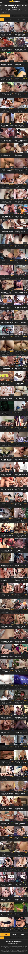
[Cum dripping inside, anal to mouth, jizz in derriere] (21, 862)
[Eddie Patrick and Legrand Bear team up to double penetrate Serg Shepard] (7, 831)
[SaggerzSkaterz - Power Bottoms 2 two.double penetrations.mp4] (7, 588)
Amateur (3, 50)
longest (23, 15)
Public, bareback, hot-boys (20, 337)
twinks (9, 9)
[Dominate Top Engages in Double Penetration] (7, 239)
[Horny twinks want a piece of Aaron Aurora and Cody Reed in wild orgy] (21, 695)
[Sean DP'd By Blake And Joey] (21, 755)
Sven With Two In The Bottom (7, 94)
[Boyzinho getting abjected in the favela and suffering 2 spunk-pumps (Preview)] (7, 421)
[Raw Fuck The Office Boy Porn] (21, 163)
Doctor (22, 748)
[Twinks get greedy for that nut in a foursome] (21, 285)
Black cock (23, 187)
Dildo (17, 885)
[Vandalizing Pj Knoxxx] (21, 892)
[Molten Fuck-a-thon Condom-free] (21, 482)
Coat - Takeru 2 (18, 550)
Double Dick (3, 337)
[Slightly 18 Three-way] (21, 801)
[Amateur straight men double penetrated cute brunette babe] (7, 922)
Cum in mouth (9, 141)
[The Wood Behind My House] (21, 664)
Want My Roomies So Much (20, 854)
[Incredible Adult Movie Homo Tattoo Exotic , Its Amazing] (7, 755)
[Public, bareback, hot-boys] (21, 330)
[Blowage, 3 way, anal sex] (7, 103)
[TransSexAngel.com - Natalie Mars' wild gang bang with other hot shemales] (7, 558)
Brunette (22, 65)
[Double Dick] (7, 330)
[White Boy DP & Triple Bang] (21, 239)
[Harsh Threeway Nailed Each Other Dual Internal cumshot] (7, 345)
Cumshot (7, 779)
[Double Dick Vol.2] (21, 87)
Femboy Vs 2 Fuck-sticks (20, 261)
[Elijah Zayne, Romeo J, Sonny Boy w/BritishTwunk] (7, 725)
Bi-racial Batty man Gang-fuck (7, 322)
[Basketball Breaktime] (21, 209)
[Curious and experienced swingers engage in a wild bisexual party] (7, 710)
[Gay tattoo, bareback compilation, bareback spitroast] (21, 831)
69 (16, 809)
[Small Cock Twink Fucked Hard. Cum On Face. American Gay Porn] (7, 391)
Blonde (3, 35)
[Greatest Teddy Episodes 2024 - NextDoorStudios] (21, 816)
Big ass (6, 581)
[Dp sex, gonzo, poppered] (21, 179)
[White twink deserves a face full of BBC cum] (21, 558)
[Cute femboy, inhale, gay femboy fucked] (21, 421)
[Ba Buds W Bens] (7, 376)
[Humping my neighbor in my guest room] (7, 497)
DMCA (17, 943)
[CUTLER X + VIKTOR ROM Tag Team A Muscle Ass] (7, 877)
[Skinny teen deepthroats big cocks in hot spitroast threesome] (7, 467)
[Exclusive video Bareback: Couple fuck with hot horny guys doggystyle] (21, 634)
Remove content (11, 943)
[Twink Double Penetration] (7, 285)
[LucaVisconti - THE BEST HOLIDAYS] (21, 786)
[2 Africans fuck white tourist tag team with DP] (21, 42)
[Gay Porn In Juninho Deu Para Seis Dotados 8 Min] (7, 437)
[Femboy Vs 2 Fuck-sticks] (21, 254)
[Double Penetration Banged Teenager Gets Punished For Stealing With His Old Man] (21, 361)
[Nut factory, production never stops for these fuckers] (21, 725)
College (25, 217)
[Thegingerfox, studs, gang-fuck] (7, 907)
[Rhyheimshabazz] (21, 148)
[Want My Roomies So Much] (21, 846)
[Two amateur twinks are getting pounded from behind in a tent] (21, 922)
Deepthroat (18, 430)
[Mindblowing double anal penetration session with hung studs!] (21, 573)
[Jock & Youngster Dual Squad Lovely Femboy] (7, 209)
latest (14, 15)
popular (5, 15)
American (4, 399)
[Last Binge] (7, 846)
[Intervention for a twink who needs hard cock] (7, 892)
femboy (14, 9)
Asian (8, 278)
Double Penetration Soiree (6, 626)
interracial (10, 10)
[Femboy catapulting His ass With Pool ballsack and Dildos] (21, 877)
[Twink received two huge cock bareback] (21, 452)
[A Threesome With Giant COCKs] (21, 497)
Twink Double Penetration (6, 292)
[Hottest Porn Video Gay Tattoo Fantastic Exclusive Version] (7, 270)
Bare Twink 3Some (18, 444)
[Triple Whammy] (21, 57)
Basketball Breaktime (19, 216)
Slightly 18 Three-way (19, 808)
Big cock (17, 65)
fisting (19, 9)
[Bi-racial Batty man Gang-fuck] (7, 315)
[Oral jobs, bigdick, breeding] (7, 801)
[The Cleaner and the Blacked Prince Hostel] (7, 118)
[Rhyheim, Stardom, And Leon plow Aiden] (21, 528)
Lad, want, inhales (4, 186)
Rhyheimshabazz (18, 155)
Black (17, 172)
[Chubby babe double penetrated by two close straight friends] (21, 649)
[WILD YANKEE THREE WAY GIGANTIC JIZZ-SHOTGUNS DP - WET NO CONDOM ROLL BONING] (21, 103)
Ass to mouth (7, 490)
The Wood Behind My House (20, 671)
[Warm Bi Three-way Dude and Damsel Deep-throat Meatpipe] (7, 482)
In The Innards (4, 413)
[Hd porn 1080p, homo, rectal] (7, 604)
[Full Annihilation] (7, 573)
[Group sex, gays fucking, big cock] (7, 133)
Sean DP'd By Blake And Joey (21, 762)
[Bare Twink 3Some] (21, 437)
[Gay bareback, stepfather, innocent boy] (7, 740)
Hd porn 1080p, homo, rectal (7, 611)
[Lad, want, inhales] (7, 179)
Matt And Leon (18, 413)
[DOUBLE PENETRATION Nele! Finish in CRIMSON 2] (21, 391)
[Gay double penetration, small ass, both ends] (21, 72)
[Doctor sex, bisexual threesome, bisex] (21, 740)
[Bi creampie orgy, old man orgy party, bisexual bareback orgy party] (21, 619)
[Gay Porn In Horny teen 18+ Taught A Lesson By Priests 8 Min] (21, 680)
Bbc (23, 141)
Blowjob (7, 111)
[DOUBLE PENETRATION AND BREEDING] (7, 163)
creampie (17, 10)
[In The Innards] (7, 406)
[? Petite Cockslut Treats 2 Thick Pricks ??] (7, 42)
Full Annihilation (4, 580)
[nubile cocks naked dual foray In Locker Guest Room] (7, 528)
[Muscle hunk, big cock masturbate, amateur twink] (21, 513)
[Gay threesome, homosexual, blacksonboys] (21, 300)
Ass (23, 35)
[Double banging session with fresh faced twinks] (21, 194)
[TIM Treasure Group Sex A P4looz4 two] (7, 452)
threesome (4, 12)
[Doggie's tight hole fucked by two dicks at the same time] (21, 27)
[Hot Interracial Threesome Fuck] (21, 224)
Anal (16, 35)
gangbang (4, 10)
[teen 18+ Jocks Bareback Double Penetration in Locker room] (7, 543)
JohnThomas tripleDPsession (7, 656)
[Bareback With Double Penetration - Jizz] (7, 664)
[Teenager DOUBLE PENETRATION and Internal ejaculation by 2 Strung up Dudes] (7, 816)
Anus (20, 35)
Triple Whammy (18, 64)
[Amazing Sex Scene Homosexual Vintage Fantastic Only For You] (21, 907)
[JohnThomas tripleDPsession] (7, 649)
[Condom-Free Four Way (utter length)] (7, 786)
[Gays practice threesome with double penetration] (21, 588)
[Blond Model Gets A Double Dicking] (7, 72)
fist (21, 10)
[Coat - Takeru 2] (21, 543)
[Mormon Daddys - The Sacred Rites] (21, 467)
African (17, 50)
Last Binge (3, 854)
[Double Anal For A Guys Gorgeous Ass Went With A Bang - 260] (7, 194)
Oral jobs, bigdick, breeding (6, 808)
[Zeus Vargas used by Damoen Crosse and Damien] (7, 513)
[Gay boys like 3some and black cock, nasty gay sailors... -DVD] (21, 376)
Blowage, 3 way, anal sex (6, 110)
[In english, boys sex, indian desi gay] (21, 771)
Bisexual (17, 748)
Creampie (7, 688)
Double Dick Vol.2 (18, 94)
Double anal (4, 172)
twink (25, 10)
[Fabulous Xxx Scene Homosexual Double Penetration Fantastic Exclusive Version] (7, 300)
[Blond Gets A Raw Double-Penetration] (7, 27)
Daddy (3, 369)
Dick (11, 460)
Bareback (7, 65)
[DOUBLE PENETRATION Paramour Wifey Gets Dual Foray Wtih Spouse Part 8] (7, 695)
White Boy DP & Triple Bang (20, 246)
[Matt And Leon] (21, 406)
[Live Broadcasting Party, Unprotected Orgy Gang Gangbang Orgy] (7, 148)
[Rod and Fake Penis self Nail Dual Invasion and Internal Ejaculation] (7, 680)
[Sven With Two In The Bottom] (7, 87)
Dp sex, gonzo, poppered (20, 186)
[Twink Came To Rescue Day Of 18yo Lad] (7, 634)
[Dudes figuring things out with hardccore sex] (7, 862)
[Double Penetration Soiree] (7, 619)
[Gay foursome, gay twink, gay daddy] (7, 361)
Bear (17, 384)
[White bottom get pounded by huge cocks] (21, 133)
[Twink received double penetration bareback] (21, 118)
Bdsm (17, 217)
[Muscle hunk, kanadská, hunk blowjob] (21, 710)
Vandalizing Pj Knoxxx (19, 899)
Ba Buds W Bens (4, 383)
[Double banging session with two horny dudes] (7, 771)
